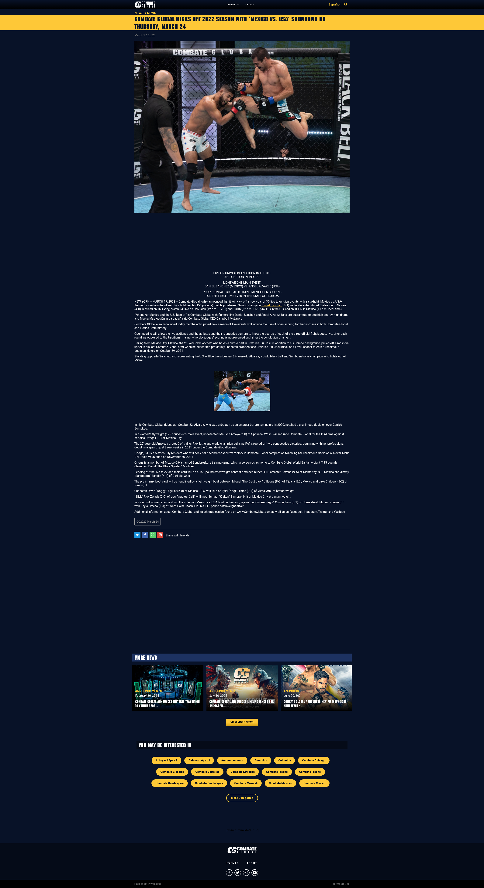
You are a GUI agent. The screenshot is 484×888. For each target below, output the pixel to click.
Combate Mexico (314, 783)
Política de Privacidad (147, 884)
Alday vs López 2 (166, 760)
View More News (242, 722)
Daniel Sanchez (271, 305)
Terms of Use (341, 884)
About (250, 4)
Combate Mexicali (246, 783)
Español (334, 4)
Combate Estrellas (207, 771)
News (138, 13)
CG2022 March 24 (148, 521)
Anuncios (291, 691)
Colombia (284, 760)
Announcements (148, 691)
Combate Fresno (277, 771)
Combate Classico (172, 771)
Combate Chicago (313, 760)
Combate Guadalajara (170, 783)
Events (233, 4)
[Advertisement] (242, 242)
